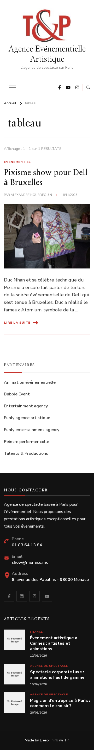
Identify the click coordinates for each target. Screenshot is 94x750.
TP (66, 740)
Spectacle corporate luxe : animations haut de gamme (57, 674)
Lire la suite (17, 322)
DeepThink (49, 740)
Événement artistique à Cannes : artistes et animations (53, 643)
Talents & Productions (26, 453)
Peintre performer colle (26, 442)
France (36, 632)
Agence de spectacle (49, 666)
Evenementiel (17, 162)
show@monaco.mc (30, 562)
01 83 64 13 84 (27, 545)
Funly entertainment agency (31, 430)
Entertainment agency (26, 406)
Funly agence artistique (27, 418)
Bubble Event (17, 394)
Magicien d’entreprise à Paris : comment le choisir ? (60, 703)
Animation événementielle (30, 382)
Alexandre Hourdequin (31, 195)
